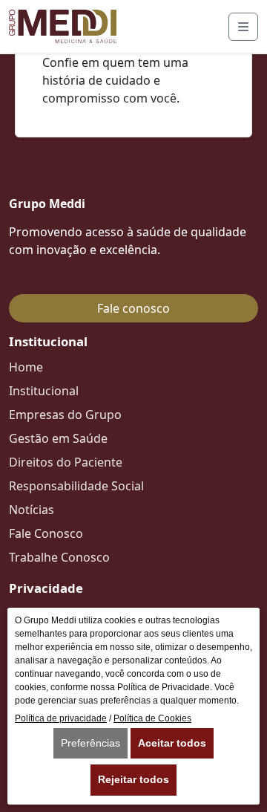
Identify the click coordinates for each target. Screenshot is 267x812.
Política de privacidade (61, 718)
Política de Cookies (152, 718)
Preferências (90, 743)
